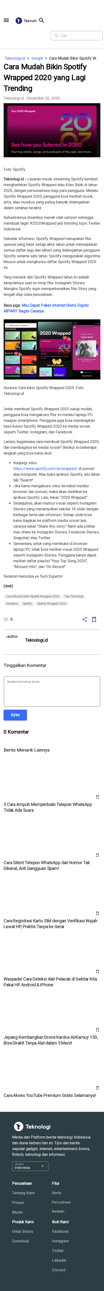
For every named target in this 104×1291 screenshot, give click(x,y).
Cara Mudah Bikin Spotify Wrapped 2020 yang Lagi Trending (74, 58)
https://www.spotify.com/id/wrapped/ (45, 468)
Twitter (58, 1250)
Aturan (17, 1212)
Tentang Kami (23, 1193)
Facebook (60, 1231)
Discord (58, 1270)
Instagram (60, 1241)
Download (20, 1241)
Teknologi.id (15, 58)
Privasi (18, 1202)
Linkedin (59, 1260)
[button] (6, 20)
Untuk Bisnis (22, 1231)
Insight (37, 58)
